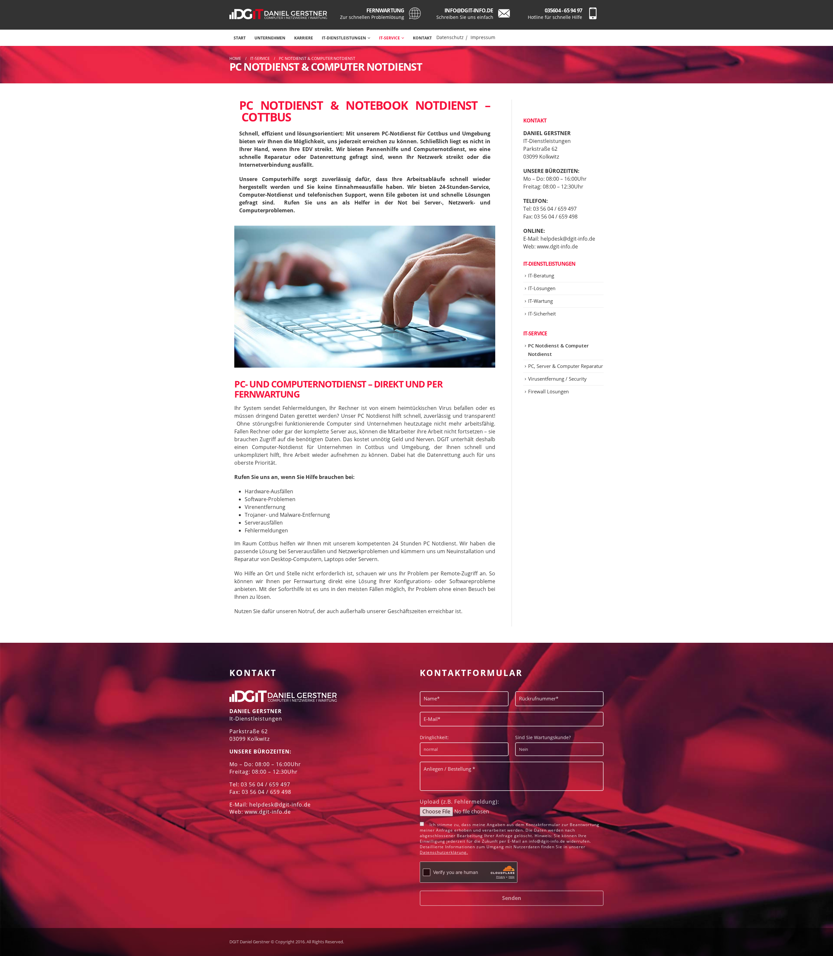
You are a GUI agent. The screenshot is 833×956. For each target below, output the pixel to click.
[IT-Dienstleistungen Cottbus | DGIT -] (278, 14)
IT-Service (389, 38)
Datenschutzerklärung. (444, 852)
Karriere (303, 38)
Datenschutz (450, 37)
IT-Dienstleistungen (344, 38)
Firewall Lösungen (548, 391)
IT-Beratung (541, 275)
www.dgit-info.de (557, 246)
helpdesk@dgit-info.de (567, 238)
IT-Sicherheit (542, 313)
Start (240, 38)
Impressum (483, 37)
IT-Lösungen (541, 288)
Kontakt (422, 38)
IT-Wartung (540, 301)
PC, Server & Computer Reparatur (565, 366)
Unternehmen (269, 38)
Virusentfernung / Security (557, 378)
